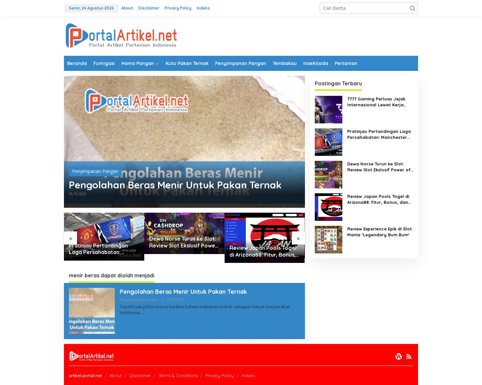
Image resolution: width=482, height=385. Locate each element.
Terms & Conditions (178, 375)
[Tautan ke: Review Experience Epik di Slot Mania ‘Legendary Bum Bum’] (328, 239)
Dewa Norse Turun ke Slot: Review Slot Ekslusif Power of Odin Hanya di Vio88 (183, 242)
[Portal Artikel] (121, 35)
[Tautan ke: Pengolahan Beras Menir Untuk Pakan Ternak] (184, 142)
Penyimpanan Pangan (95, 171)
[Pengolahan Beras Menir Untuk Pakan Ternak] (142, 312)
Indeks (248, 375)
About (116, 375)
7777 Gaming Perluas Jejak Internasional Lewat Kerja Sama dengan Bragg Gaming (379, 102)
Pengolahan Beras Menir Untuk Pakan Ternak (175, 185)
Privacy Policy (220, 375)
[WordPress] (398, 356)
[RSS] (409, 356)
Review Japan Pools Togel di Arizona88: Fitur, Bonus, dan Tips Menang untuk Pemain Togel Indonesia (263, 251)
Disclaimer (140, 375)
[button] (412, 8)
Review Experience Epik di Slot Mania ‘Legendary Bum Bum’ (379, 231)
